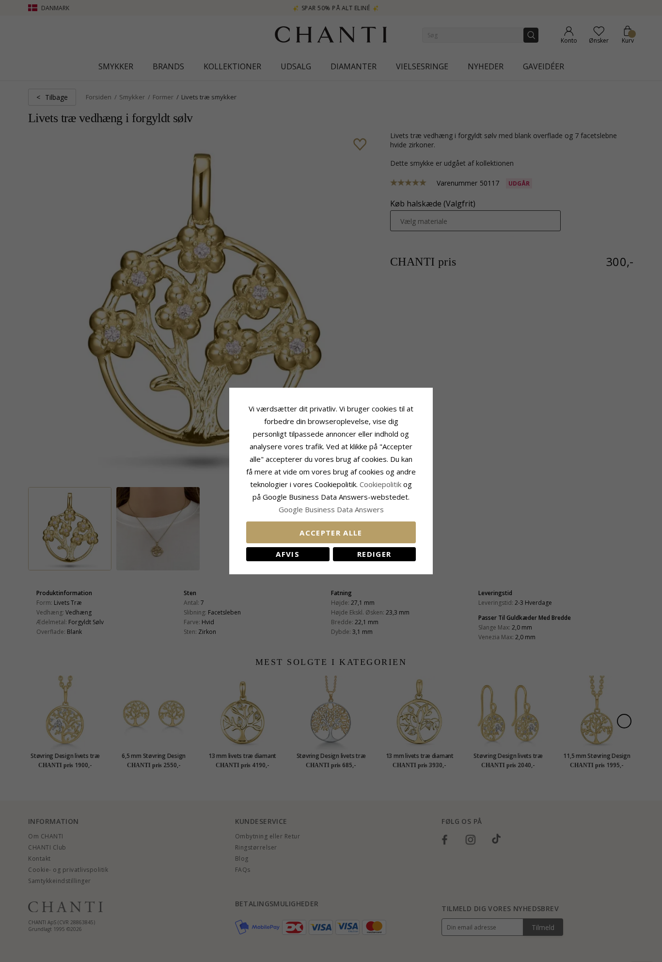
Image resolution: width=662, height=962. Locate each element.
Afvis (287, 554)
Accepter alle (331, 532)
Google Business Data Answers (331, 509)
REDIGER (374, 554)
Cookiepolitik (380, 484)
